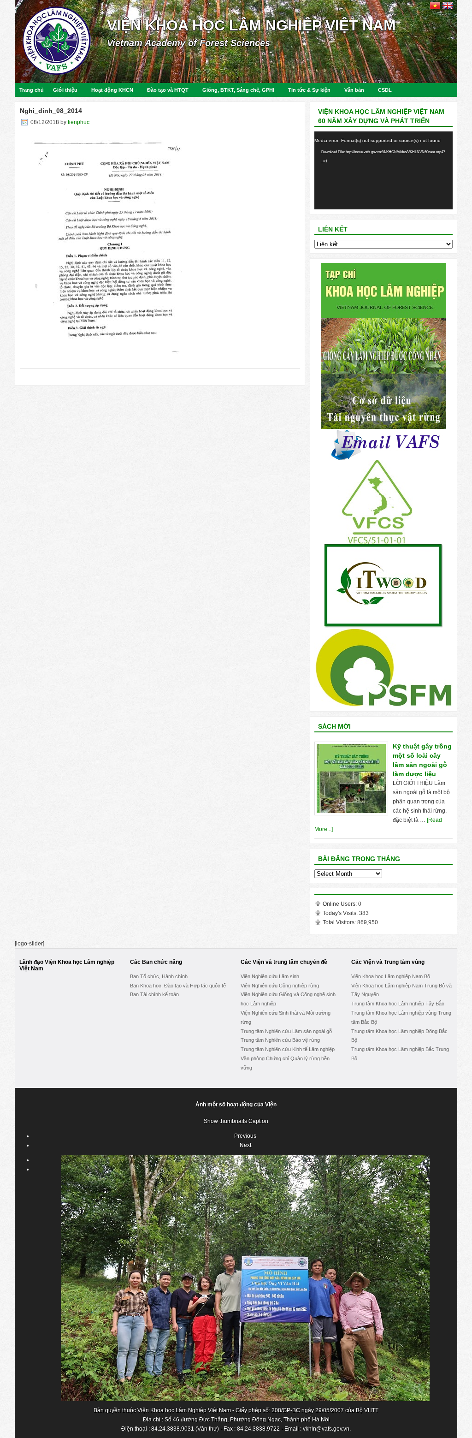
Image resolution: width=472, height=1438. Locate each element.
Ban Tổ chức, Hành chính (159, 976)
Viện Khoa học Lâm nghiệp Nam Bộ (390, 976)
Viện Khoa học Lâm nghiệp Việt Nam (251, 25)
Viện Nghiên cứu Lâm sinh (270, 976)
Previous (245, 1136)
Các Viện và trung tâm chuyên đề (284, 962)
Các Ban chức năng (156, 962)
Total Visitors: (340, 922)
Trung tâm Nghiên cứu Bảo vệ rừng (280, 1040)
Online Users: (340, 904)
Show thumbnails (225, 1121)
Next (245, 1145)
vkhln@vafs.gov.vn (326, 1429)
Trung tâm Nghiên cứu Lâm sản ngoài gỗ (286, 1031)
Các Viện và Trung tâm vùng (388, 962)
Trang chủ (31, 90)
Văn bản (354, 90)
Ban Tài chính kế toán (154, 994)
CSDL (385, 90)
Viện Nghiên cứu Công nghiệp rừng (280, 985)
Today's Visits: (341, 913)
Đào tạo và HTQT (168, 90)
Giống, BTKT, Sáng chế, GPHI (238, 90)
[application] (383, 170)
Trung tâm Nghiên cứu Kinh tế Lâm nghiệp (288, 1049)
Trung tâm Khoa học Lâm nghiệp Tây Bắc (397, 1003)
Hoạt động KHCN (112, 90)
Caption (258, 1121)
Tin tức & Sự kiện (309, 90)
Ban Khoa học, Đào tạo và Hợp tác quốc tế (178, 985)
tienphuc (78, 122)
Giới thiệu (65, 90)
